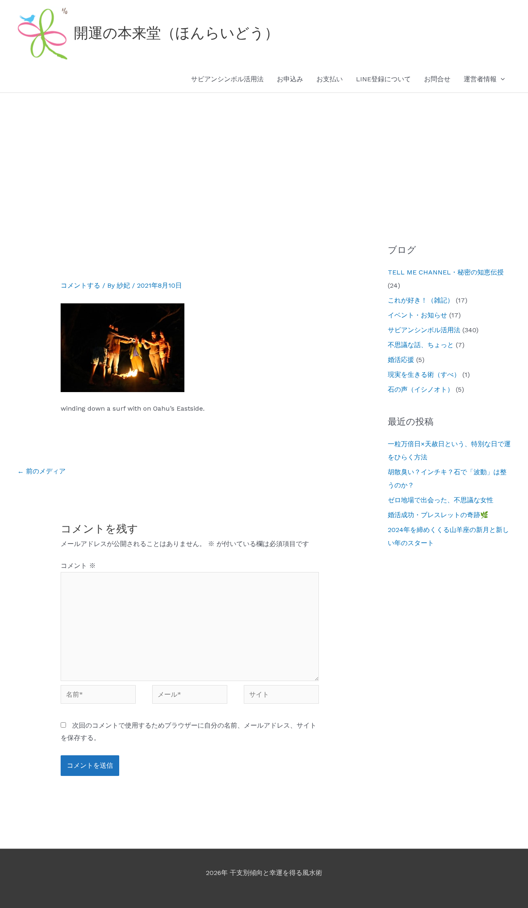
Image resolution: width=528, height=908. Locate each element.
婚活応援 (401, 360)
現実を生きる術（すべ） (424, 374)
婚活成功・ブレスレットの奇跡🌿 (438, 515)
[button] (501, 79)
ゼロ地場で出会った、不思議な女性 (440, 500)
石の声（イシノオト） (421, 389)
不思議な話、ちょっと (421, 345)
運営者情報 (480, 79)
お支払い (329, 79)
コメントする (80, 285)
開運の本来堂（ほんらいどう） (176, 33)
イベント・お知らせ (417, 315)
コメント (78, 566)
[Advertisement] (264, 155)
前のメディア (41, 471)
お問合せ (437, 79)
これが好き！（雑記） (421, 300)
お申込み (290, 79)
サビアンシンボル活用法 (227, 79)
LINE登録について (383, 79)
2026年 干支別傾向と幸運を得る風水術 (264, 873)
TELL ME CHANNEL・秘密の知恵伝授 (446, 272)
